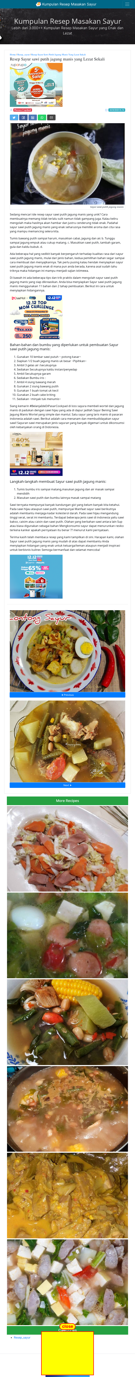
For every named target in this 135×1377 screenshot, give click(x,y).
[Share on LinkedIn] (32, 117)
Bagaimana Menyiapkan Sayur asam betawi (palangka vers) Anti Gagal (67, 740)
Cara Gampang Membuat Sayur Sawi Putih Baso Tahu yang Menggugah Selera (67, 1281)
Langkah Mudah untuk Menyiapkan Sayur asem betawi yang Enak (67, 1108)
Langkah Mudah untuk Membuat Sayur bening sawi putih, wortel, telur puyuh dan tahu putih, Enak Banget (66, 934)
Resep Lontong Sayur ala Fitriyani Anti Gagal (67, 650)
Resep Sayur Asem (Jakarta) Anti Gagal (67, 1021)
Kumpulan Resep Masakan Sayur (68, 4)
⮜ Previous (67, 694)
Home (13, 54)
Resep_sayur (23, 54)
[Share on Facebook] (23, 117)
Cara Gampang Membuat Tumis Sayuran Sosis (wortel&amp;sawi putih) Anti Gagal (67, 847)
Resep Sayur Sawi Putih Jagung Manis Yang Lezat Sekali (58, 54)
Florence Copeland (22, 109)
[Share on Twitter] (14, 117)
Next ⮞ (67, 785)
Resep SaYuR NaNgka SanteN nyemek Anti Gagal (67, 1194)
